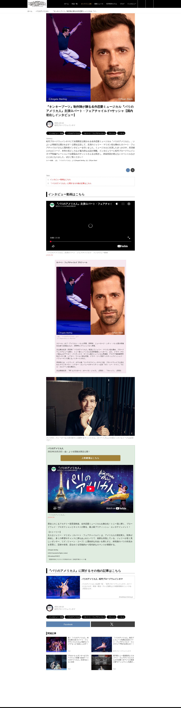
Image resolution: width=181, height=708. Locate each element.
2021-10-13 (59, 123)
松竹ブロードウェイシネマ (65, 125)
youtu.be (49, 255)
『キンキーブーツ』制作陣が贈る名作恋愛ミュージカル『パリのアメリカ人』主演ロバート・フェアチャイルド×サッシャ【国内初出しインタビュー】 (90, 111)
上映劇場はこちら (90, 458)
